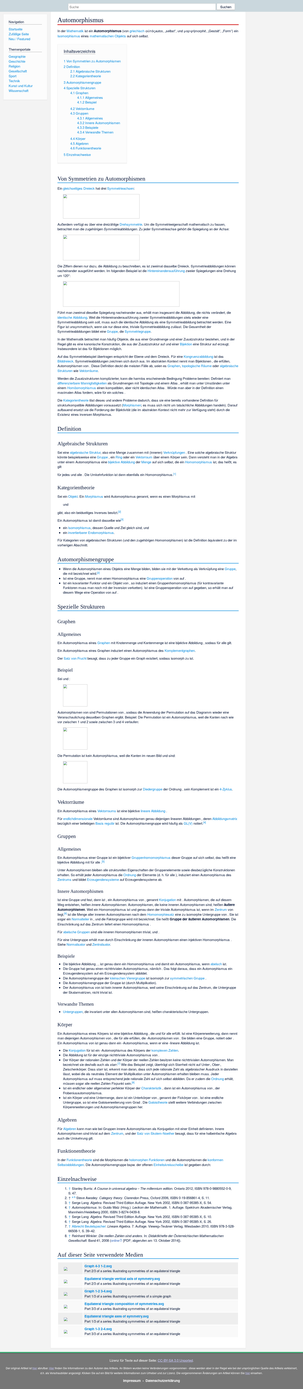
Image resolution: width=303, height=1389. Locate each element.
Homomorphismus (198, 462)
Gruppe (112, 331)
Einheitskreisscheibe (168, 1164)
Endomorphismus (101, 532)
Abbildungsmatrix (224, 818)
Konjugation (167, 899)
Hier (51, 1368)
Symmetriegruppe (138, 331)
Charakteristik (151, 1088)
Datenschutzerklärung (163, 1380)
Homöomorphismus (81, 387)
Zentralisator (101, 944)
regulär (109, 823)
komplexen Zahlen (165, 1050)
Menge (146, 462)
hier (34, 1368)
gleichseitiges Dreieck (79, 188)
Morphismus (94, 496)
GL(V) (188, 823)
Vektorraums (106, 810)
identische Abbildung (72, 317)
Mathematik (75, 30)
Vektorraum (144, 457)
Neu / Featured (19, 38)
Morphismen (132, 405)
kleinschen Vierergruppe (127, 978)
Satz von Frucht (75, 658)
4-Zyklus (226, 789)
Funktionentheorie (79, 1159)
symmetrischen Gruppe (187, 978)
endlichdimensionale (77, 818)
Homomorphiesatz (160, 914)
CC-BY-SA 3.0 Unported (175, 1360)
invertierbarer (77, 532)
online (115, 1240)
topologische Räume (197, 365)
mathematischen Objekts (108, 36)
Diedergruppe (152, 789)
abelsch (216, 963)
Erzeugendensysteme (103, 879)
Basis (99, 823)
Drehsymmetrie (131, 224)
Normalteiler (80, 919)
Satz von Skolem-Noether (155, 1133)
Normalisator (76, 944)
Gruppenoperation (160, 578)
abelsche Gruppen (76, 931)
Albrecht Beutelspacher (89, 1226)
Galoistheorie (157, 1102)
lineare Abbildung (153, 810)
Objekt (73, 496)
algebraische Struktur (85, 452)
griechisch (137, 30)
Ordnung (129, 874)
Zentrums (64, 879)
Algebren (69, 1128)
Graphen (173, 365)
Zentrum (221, 909)
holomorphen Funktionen (147, 1159)
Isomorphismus (68, 36)
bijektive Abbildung (121, 462)
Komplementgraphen (180, 650)
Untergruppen (73, 1011)
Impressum (132, 1380)
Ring (119, 457)
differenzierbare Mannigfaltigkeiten (82, 383)
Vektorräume (88, 370)
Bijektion (186, 344)
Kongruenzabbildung (198, 356)
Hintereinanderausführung (166, 270)
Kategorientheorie (76, 400)
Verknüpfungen (174, 452)
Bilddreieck (65, 361)
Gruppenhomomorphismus (151, 857)
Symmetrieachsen (120, 188)
